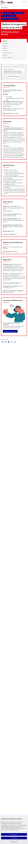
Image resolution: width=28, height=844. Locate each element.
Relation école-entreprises (7, 52)
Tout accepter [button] (14, 834)
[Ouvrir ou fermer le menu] (26, 2)
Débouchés (5, 55)
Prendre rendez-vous (9, 331)
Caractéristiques (6, 43)
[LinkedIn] (8, 342)
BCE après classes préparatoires (12, 128)
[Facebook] (15, 342)
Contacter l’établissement (7, 57)
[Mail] (5, 342)
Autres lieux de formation (9, 16)
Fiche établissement (8, 13)
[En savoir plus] (22, 71)
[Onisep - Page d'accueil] (10, 2)
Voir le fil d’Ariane (4, 7)
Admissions (5, 45)
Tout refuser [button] (14, 838)
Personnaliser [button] (14, 841)
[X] (11, 342)
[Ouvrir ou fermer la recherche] (24, 2)
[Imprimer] (2, 342)
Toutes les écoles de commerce (10, 18)
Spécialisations (5, 48)
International (5, 50)
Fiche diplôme (19, 13)
